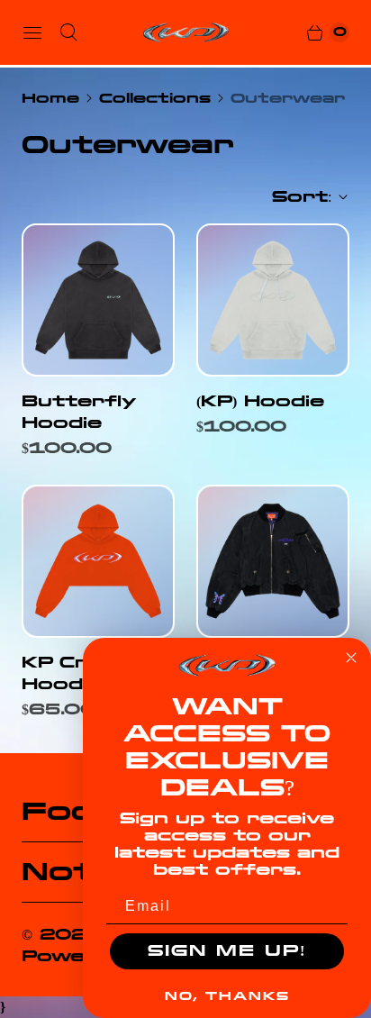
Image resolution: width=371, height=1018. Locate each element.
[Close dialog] (351, 657)
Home (50, 98)
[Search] (68, 32)
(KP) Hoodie (260, 401)
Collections (155, 98)
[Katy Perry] (185, 32)
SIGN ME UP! (227, 950)
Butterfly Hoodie (78, 412)
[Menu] (32, 32)
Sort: (296, 196)
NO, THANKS (227, 996)
